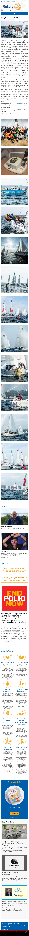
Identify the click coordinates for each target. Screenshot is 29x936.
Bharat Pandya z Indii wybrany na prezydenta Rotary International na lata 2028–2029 (14, 903)
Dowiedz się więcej (14, 817)
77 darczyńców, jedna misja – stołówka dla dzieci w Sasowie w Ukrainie (13, 843)
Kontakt (16, 923)
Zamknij (15, 934)
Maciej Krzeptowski (7, 526)
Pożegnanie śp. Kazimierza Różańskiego (11, 873)
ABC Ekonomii (14, 807)
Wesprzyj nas (14, 813)
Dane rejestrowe (7, 923)
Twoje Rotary (6, 926)
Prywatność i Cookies (8, 925)
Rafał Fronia (4, 551)
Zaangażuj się (20, 925)
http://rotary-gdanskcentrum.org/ (15, 105)
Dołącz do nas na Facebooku (8, 1)
